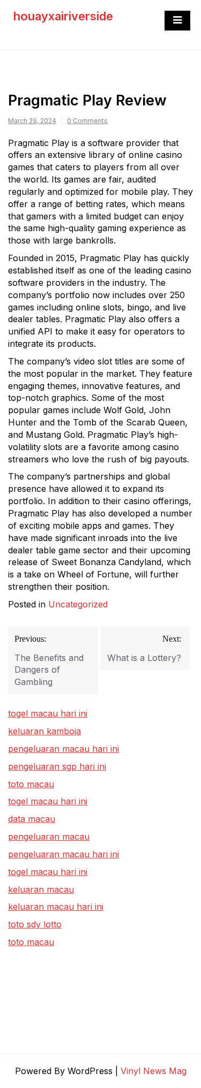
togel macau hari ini (47, 801)
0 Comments (87, 121)
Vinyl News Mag (154, 1071)
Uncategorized (78, 604)
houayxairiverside (63, 16)
